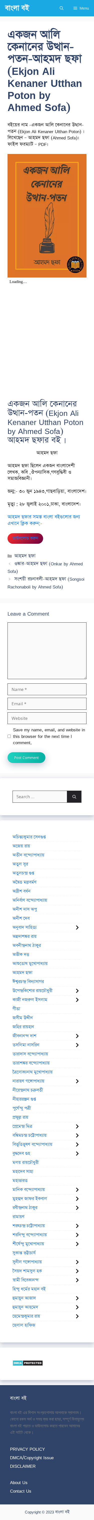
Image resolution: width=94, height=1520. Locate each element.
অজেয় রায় (21, 846)
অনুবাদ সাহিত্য (25, 928)
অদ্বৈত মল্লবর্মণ (25, 882)
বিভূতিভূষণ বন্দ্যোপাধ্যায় (32, 1145)
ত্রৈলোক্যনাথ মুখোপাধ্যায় (33, 1072)
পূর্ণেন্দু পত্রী (22, 1108)
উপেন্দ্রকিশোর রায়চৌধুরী (32, 991)
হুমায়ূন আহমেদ (25, 1307)
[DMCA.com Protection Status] (28, 1364)
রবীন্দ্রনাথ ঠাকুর (25, 1208)
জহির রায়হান (23, 1027)
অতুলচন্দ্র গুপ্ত (23, 873)
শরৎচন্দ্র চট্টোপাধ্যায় (29, 1226)
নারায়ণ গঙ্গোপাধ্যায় (28, 1081)
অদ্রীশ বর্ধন (22, 891)
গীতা (16, 1009)
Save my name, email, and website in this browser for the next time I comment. (49, 736)
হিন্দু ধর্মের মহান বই (29, 1289)
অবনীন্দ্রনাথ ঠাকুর (27, 946)
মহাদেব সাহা (23, 1172)
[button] (61, 8)
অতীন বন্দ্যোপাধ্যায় (28, 855)
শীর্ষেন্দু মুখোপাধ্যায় (28, 1244)
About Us (19, 1482)
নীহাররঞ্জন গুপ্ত (24, 1099)
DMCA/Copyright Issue (32, 1457)
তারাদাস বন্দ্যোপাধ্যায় (30, 1054)
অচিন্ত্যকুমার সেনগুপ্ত (29, 837)
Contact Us (20, 1491)
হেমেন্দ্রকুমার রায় (26, 1316)
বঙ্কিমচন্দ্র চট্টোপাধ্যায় (30, 1135)
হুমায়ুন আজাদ (24, 1298)
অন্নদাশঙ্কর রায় (25, 937)
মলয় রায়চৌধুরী (26, 1163)
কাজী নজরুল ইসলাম (30, 1000)
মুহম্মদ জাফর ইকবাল (30, 1199)
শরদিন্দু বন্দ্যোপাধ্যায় (30, 1235)
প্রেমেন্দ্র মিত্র (22, 1126)
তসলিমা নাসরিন (26, 1045)
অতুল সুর (20, 864)
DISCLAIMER (23, 1466)
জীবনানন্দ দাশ (24, 1036)
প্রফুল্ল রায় (20, 1117)
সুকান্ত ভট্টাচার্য (24, 1253)
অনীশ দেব (21, 918)
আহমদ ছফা (25, 556)
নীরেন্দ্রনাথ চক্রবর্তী (28, 1090)
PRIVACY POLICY (27, 1449)
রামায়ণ (19, 1217)
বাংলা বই (17, 8)
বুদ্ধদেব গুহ (21, 1154)
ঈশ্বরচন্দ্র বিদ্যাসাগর (28, 982)
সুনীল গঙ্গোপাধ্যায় (27, 1262)
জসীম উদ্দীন (23, 1018)
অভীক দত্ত (21, 955)
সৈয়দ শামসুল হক (27, 1271)
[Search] (74, 797)
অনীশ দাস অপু (25, 909)
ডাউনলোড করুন (25, 538)
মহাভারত (20, 1181)
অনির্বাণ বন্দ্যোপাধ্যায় (30, 900)
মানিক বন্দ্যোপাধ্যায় (29, 1190)
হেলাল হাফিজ (24, 1325)
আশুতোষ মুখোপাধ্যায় (30, 964)
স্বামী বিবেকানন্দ (26, 1280)
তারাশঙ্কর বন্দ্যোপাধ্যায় (31, 1063)
